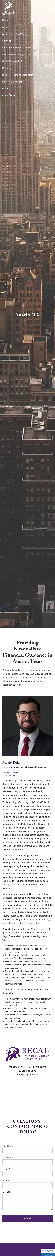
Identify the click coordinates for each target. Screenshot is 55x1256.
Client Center (8, 95)
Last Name (7, 1157)
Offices (6, 88)
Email (15, 1169)
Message (6, 1192)
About (5, 27)
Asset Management (38, 54)
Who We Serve (40, 34)
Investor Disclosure (12, 81)
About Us (7, 34)
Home (5, 20)
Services (6, 40)
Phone (5, 1180)
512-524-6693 (8, 775)
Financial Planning (12, 47)
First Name (7, 1146)
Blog (4, 75)
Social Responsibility (13, 61)
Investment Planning (12, 54)
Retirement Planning (36, 47)
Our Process (22, 34)
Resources (7, 68)
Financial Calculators (22, 75)
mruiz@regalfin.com (11, 772)
